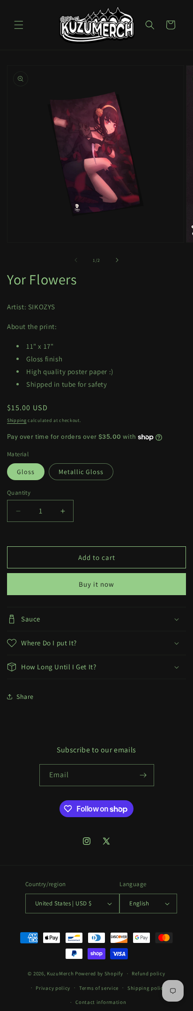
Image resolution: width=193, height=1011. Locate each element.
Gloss (26, 471)
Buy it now (96, 584)
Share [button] (25, 696)
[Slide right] (117, 260)
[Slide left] (76, 260)
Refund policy (148, 973)
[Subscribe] (143, 775)
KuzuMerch (60, 973)
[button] (18, 25)
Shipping (17, 420)
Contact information (100, 1002)
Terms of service (99, 988)
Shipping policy (146, 988)
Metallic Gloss (81, 471)
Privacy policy (53, 988)
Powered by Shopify (99, 973)
